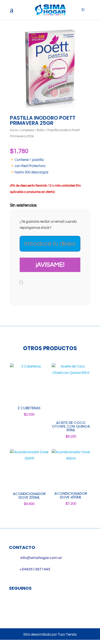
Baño (41, 130)
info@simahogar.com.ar (41, 558)
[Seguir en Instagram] (29, 604)
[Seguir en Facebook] (15, 604)
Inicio (14, 130)
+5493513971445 (35, 569)
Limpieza (27, 130)
